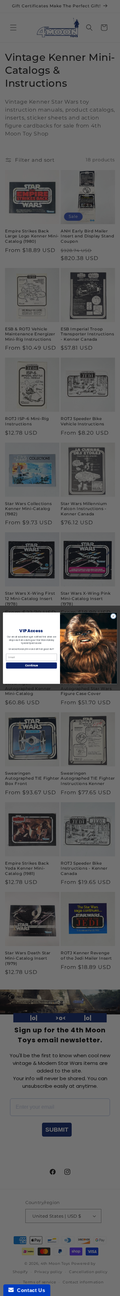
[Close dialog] (113, 615)
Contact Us (29, 1290)
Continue (31, 665)
